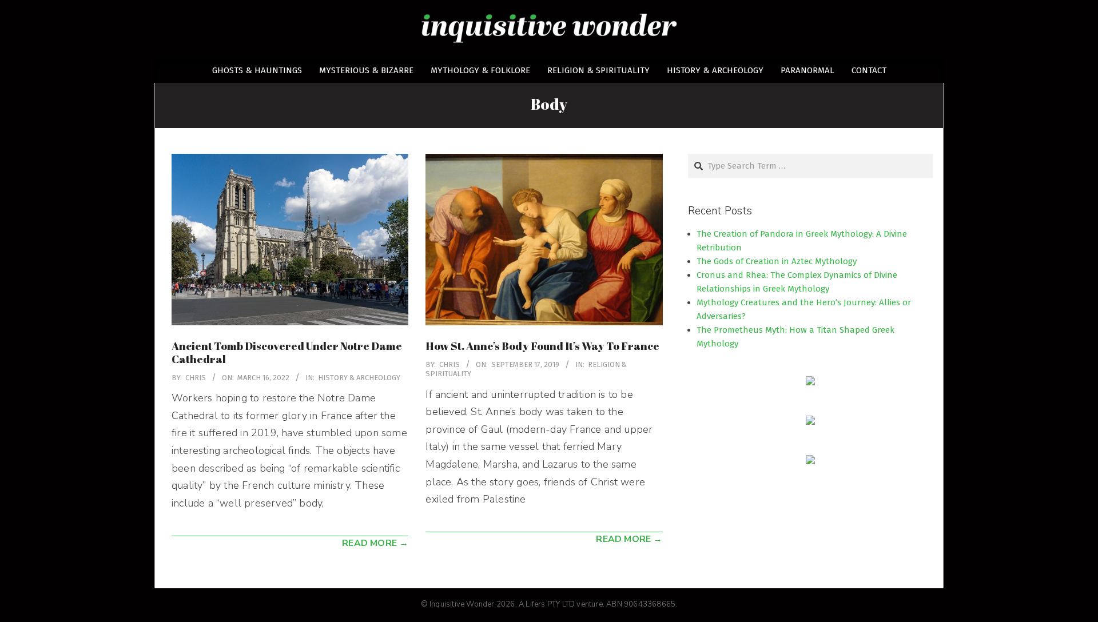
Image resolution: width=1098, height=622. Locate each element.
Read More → (375, 543)
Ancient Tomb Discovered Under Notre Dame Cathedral (287, 352)
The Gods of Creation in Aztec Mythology (777, 261)
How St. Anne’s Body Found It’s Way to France (543, 345)
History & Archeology (359, 377)
